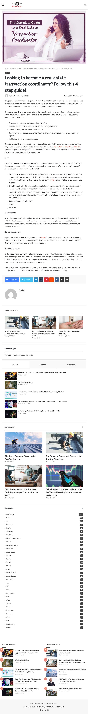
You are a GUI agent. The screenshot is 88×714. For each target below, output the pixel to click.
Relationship (10, 624)
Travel (8, 562)
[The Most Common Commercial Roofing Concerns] (23, 442)
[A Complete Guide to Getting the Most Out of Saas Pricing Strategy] (11, 395)
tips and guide (11, 576)
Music (8, 597)
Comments (71, 365)
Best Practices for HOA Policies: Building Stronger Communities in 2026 (43, 333)
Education (9, 548)
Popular (15, 365)
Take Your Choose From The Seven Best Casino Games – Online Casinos (42, 401)
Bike (7, 621)
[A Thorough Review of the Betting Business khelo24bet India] (11, 414)
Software (9, 614)
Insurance (9, 610)
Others (8, 566)
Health (8, 528)
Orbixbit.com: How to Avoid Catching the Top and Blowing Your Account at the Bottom (64, 492)
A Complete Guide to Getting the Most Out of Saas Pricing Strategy (41, 392)
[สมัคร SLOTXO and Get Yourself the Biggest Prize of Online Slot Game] (11, 376)
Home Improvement (13, 538)
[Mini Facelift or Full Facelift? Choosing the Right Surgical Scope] (51, 682)
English (11, 96)
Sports (8, 559)
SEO (7, 586)
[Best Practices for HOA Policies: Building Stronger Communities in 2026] (44, 322)
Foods (8, 569)
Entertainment (11, 572)
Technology (10, 531)
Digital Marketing (12, 545)
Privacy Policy (40, 707)
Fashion (9, 542)
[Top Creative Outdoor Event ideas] (51, 692)
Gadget (8, 603)
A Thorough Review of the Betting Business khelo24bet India (39, 411)
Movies (8, 617)
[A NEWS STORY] (17, 5)
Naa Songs (10, 514)
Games (8, 555)
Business (9, 524)
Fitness (8, 590)
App (7, 583)
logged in (17, 355)
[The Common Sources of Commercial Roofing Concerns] (17, 322)
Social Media (10, 552)
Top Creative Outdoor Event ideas (70, 689)
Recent (43, 365)
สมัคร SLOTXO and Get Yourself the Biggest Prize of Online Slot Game (42, 373)
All (7, 521)
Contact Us (50, 707)
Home (8, 68)
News (14, 68)
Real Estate (10, 593)
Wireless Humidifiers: (25, 382)
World (8, 600)
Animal (8, 627)
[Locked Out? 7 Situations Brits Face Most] (71, 322)
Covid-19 (9, 607)
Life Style (9, 535)
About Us (32, 707)
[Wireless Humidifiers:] (11, 385)
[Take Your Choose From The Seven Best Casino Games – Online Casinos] (11, 404)
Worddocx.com (59, 707)
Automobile (10, 579)
